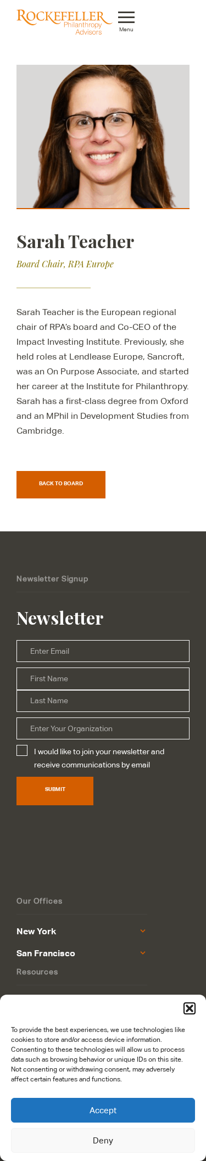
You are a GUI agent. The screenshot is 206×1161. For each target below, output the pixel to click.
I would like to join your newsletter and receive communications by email (99, 758)
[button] (189, 1008)
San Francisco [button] (45, 952)
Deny (103, 1140)
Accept (103, 1110)
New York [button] (36, 931)
